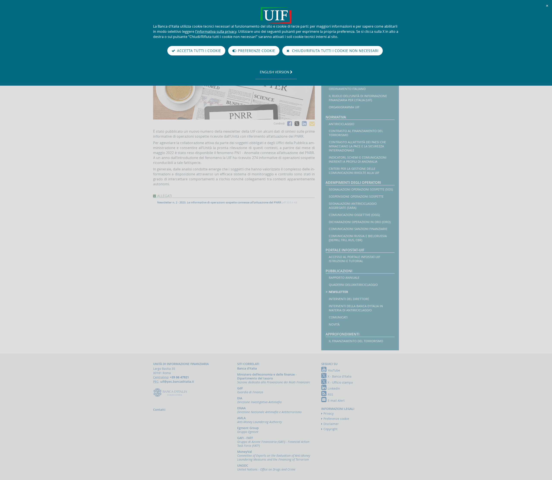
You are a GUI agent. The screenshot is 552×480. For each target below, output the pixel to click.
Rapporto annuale (344, 278)
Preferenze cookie (336, 419)
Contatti (159, 410)
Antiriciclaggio (341, 124)
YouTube (334, 370)
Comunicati (338, 317)
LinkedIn (334, 388)
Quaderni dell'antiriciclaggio (353, 285)
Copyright (330, 429)
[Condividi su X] (297, 123)
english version (275, 74)
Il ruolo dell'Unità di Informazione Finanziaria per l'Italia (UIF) (358, 98)
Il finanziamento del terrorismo (356, 341)
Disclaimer (331, 424)
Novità (334, 324)
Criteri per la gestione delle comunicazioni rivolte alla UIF (354, 171)
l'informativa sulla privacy (215, 31)
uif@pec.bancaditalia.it (177, 381)
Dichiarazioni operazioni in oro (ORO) (359, 222)
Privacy (328, 413)
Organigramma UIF (344, 107)
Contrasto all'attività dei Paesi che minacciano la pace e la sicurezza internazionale (357, 146)
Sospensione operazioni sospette (356, 196)
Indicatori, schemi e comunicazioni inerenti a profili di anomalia (357, 160)
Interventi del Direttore (349, 299)
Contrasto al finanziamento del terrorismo (356, 133)
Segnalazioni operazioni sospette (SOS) (361, 189)
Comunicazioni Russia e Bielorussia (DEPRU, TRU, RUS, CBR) (358, 238)
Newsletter (338, 292)
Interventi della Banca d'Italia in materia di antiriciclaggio (356, 308)
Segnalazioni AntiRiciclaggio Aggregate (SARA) (353, 206)
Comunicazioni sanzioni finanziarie (358, 229)
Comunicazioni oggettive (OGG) (354, 215)
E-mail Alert (336, 400)
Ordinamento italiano (347, 89)
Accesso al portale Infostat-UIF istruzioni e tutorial (354, 259)
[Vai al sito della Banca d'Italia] (171, 392)
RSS (330, 394)
